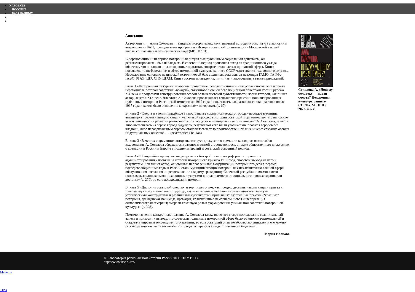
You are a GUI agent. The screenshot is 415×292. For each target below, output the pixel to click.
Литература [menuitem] (21, 17)
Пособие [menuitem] (19, 9)
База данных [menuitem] (22, 13)
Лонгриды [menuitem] (20, 21)
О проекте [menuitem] (17, 5)
